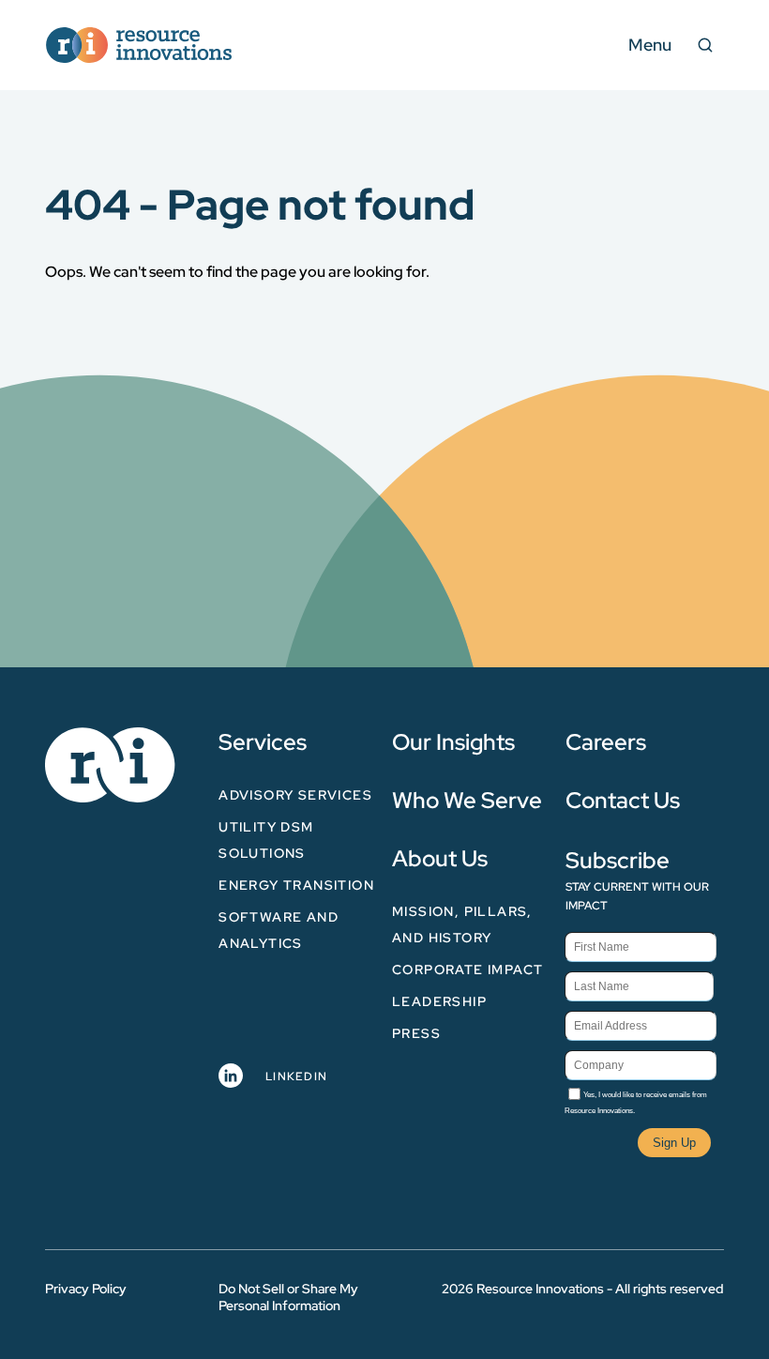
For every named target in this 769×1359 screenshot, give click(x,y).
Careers (605, 741)
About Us (440, 858)
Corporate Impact (467, 969)
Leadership (439, 1001)
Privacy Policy (86, 1288)
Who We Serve (467, 800)
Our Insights (453, 741)
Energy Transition (296, 885)
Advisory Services (295, 794)
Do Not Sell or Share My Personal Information (288, 1297)
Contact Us (622, 800)
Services (263, 741)
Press (416, 1033)
